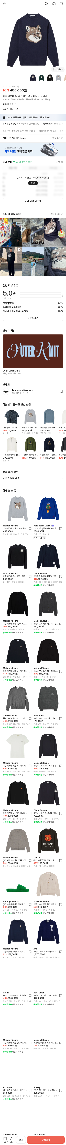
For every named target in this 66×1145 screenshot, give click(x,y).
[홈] (53, 3)
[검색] (46, 3)
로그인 (33, 183)
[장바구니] (61, 3)
